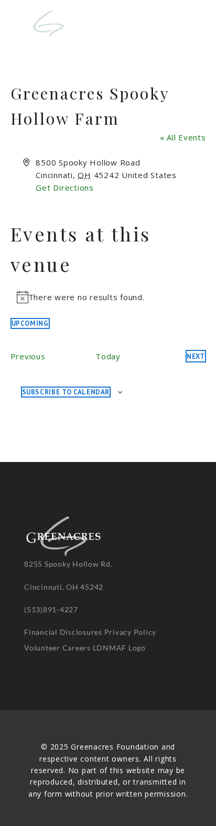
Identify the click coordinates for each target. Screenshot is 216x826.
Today (108, 356)
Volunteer (42, 647)
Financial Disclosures (63, 631)
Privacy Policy (130, 631)
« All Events (183, 137)
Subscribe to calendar (66, 392)
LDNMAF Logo (119, 647)
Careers (76, 647)
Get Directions (65, 187)
